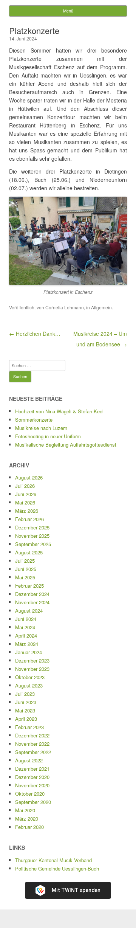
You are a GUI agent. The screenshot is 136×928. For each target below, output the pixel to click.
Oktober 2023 (30, 677)
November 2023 (32, 668)
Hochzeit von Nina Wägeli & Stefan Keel (59, 411)
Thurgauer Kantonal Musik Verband (53, 860)
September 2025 (33, 544)
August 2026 (29, 477)
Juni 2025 (25, 569)
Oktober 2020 (30, 793)
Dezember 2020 (32, 777)
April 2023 (26, 718)
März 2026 (26, 510)
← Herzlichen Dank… (34, 333)
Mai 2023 (25, 710)
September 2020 (33, 801)
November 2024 (32, 602)
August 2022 (29, 760)
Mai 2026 (25, 502)
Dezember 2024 (32, 593)
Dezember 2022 (32, 735)
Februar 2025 (29, 585)
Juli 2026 (25, 485)
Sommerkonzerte (34, 419)
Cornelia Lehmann (64, 307)
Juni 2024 (25, 618)
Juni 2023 (25, 702)
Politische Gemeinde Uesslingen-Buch (57, 868)
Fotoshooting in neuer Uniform (48, 436)
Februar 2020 (29, 826)
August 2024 (29, 610)
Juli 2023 (25, 693)
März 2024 (26, 643)
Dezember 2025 (32, 527)
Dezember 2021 (32, 768)
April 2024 (26, 635)
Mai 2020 (25, 810)
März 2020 (26, 818)
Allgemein (101, 307)
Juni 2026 (25, 494)
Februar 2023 (29, 727)
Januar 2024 (28, 652)
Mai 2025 (25, 577)
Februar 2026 (29, 519)
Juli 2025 (25, 560)
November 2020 (32, 785)
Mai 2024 (25, 627)
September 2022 (33, 752)
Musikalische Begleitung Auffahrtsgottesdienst (65, 444)
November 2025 (32, 535)
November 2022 (32, 743)
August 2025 (29, 552)
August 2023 (29, 685)
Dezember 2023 (32, 660)
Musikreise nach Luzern (41, 427)
